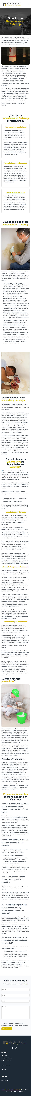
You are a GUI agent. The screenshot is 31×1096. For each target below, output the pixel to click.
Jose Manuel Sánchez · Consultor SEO (11, 1089)
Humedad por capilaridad (15, 127)
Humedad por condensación (15, 163)
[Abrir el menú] (29, 4)
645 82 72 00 (24, 984)
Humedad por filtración (15, 192)
